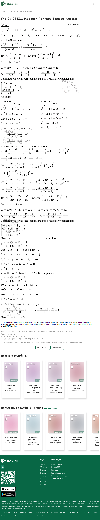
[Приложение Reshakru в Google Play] (8, 496)
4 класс (43, 484)
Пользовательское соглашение (62, 476)
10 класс (43, 467)
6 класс (43, 479)
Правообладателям (58, 473)
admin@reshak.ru (57, 478)
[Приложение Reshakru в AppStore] (8, 490)
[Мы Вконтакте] (2, 467)
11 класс (43, 464)
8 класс (43, 473)
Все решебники (51, 407)
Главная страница (57, 464)
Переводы (54, 470)
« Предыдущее (42, 347)
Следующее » (57, 347)
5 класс (43, 481)
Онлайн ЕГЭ (55, 467)
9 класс (43, 470)
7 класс (43, 476)
